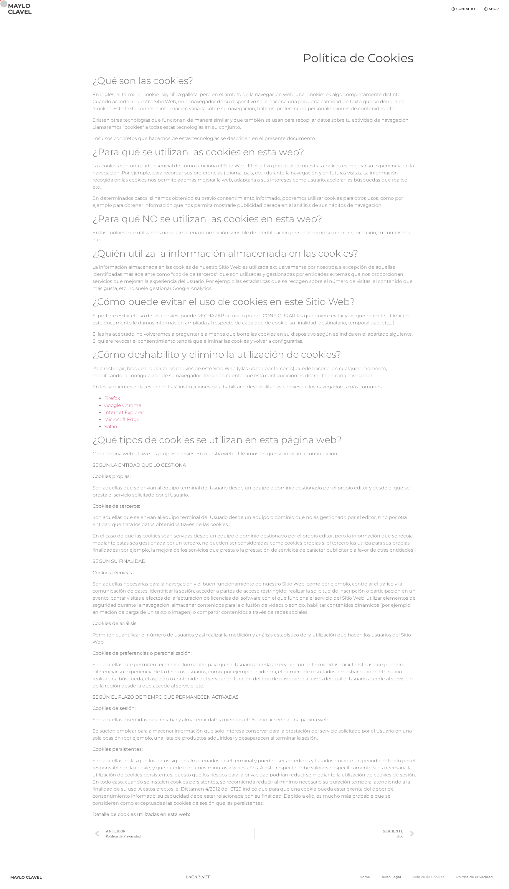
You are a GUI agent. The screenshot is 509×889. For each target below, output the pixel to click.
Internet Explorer (124, 412)
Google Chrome (122, 405)
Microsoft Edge (122, 419)
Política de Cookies (428, 877)
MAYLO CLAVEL (20, 8)
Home (365, 877)
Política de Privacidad (474, 877)
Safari (110, 426)
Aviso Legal (391, 877)
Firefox (112, 398)
